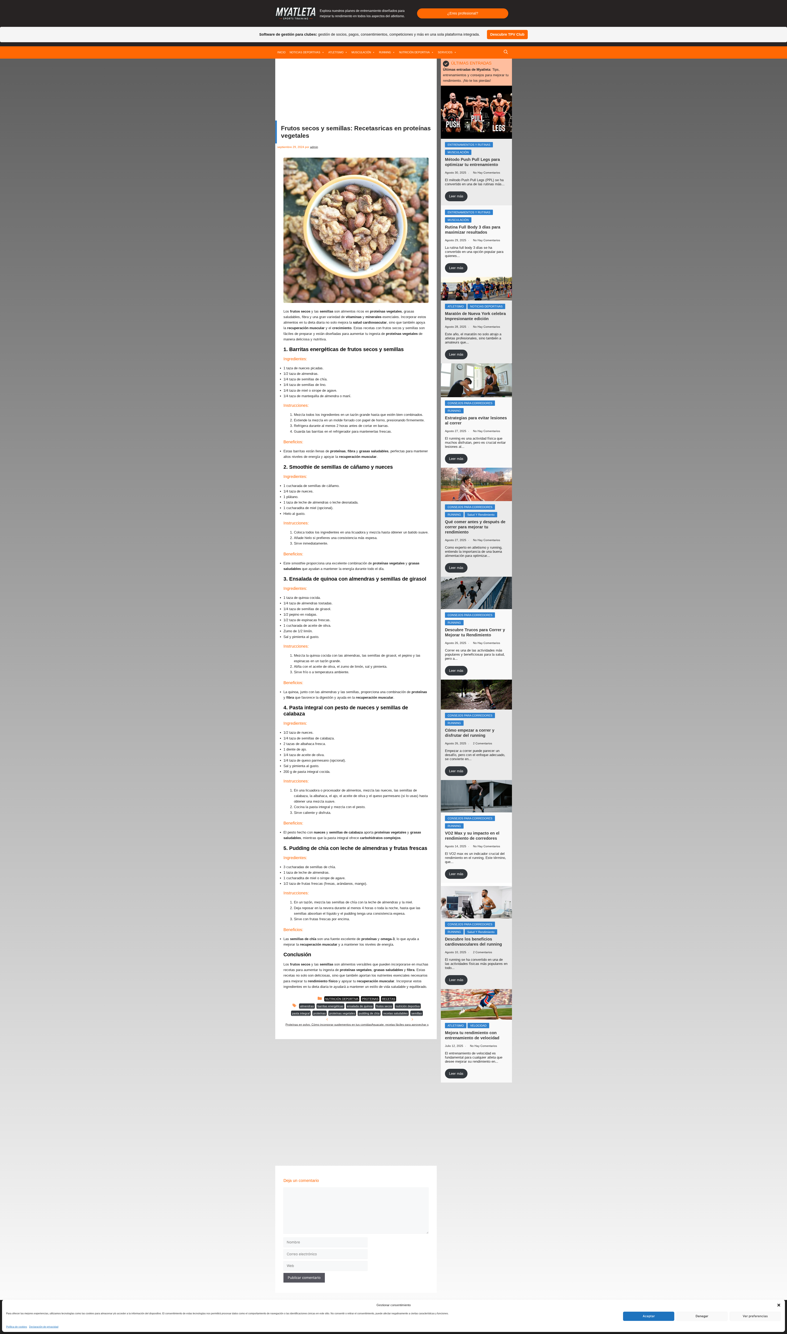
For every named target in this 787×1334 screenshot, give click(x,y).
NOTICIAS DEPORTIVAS (305, 52)
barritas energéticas (330, 1006)
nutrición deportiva (408, 1006)
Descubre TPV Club (507, 34)
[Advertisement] (356, 90)
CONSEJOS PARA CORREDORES (470, 403)
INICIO (281, 52)
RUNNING (385, 52)
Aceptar (649, 1316)
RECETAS (388, 999)
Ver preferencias (755, 1316)
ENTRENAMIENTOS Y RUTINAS (469, 144)
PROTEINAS (370, 999)
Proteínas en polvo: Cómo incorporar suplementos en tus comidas (328, 1024)
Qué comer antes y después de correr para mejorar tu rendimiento (475, 527)
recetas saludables (395, 1013)
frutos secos (384, 1006)
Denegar (702, 1316)
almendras (307, 1006)
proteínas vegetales (342, 1013)
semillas (416, 1013)
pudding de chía (369, 1013)
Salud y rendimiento (481, 514)
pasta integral (301, 1013)
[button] (779, 1305)
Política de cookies (16, 1326)
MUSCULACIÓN (361, 52)
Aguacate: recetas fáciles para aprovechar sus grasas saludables (413, 1024)
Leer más (456, 196)
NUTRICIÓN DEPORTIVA (414, 52)
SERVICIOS (445, 52)
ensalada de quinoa (360, 1006)
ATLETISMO (335, 52)
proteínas (319, 1013)
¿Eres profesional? (462, 13)
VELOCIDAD (478, 1025)
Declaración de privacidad (43, 1326)
